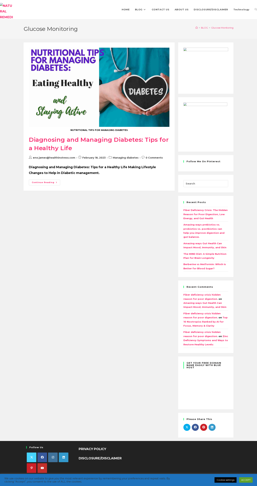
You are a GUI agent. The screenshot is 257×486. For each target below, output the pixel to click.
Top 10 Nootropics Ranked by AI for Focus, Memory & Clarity (205, 321)
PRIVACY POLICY (92, 449)
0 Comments (154, 157)
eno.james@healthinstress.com (54, 157)
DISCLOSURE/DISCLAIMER (100, 458)
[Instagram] (53, 457)
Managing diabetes (125, 157)
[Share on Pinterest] (203, 427)
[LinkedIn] (63, 457)
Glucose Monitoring (222, 27)
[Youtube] (42, 468)
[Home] (196, 27)
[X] (31, 457)
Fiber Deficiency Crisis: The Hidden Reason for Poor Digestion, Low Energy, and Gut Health (205, 214)
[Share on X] (186, 427)
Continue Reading (46, 182)
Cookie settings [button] (225, 479)
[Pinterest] (31, 468)
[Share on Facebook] (195, 427)
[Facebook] (42, 457)
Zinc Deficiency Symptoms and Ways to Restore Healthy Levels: (205, 340)
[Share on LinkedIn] (212, 427)
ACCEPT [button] (246, 479)
